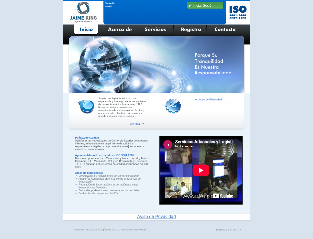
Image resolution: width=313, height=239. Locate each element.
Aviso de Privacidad (210, 99)
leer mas (135, 123)
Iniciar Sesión (203, 5)
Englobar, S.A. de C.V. (229, 229)
